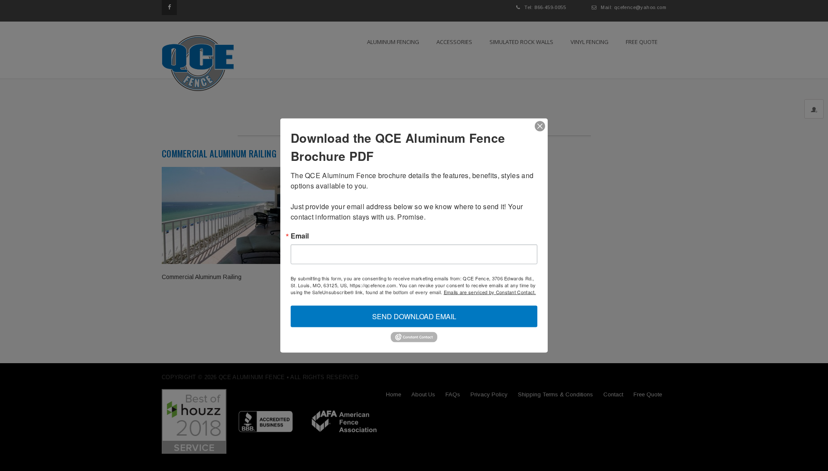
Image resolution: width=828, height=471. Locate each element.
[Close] (540, 126)
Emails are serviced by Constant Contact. (490, 292)
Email (300, 235)
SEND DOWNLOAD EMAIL (414, 316)
